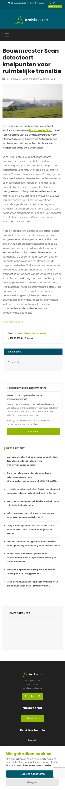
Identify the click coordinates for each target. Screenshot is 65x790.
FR (35, 3)
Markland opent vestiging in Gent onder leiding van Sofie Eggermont (31, 571)
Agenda (32, 740)
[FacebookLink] (47, 3)
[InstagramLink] (55, 3)
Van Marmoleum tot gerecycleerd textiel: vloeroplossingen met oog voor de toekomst (33, 543)
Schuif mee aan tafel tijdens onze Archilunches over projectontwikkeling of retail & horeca (31, 557)
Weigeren (32, 782)
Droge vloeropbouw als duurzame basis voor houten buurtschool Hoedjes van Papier (30, 529)
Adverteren (55, 6)
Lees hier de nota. (13, 322)
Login (41, 3)
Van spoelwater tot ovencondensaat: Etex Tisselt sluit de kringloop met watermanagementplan (32, 461)
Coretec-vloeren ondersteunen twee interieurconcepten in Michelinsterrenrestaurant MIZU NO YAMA (32, 477)
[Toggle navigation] (7, 35)
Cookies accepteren (32, 773)
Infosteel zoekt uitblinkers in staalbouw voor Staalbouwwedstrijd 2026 (30, 515)
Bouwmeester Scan (40, 130)
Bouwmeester (14, 362)
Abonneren (33, 431)
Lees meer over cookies (37, 765)
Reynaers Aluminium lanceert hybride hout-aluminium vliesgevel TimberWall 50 (33, 583)
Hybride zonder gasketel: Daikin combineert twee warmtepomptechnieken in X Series (33, 491)
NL (30, 3)
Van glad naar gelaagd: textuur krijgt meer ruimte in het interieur (33, 503)
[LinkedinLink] (51, 3)
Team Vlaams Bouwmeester (32, 333)
